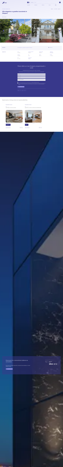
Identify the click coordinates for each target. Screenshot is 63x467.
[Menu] (60, 2)
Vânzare (29, 58)
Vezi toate (8, 127)
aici (41, 43)
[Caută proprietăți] (55, 5)
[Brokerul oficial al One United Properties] (4, 2)
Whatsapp (24, 90)
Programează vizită (21, 86)
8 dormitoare (51, 52)
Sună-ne (20, 90)
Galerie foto (50, 47)
